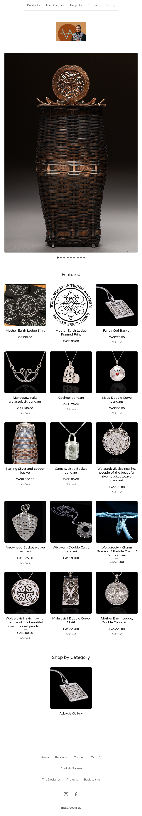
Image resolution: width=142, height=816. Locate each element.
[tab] (58, 257)
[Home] (71, 31)
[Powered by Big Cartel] (71, 807)
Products (33, 5)
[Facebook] (76, 794)
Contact (93, 5)
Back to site (92, 779)
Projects (76, 5)
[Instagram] (66, 794)
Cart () (110, 5)
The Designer (55, 5)
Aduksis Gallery (71, 768)
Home (45, 757)
